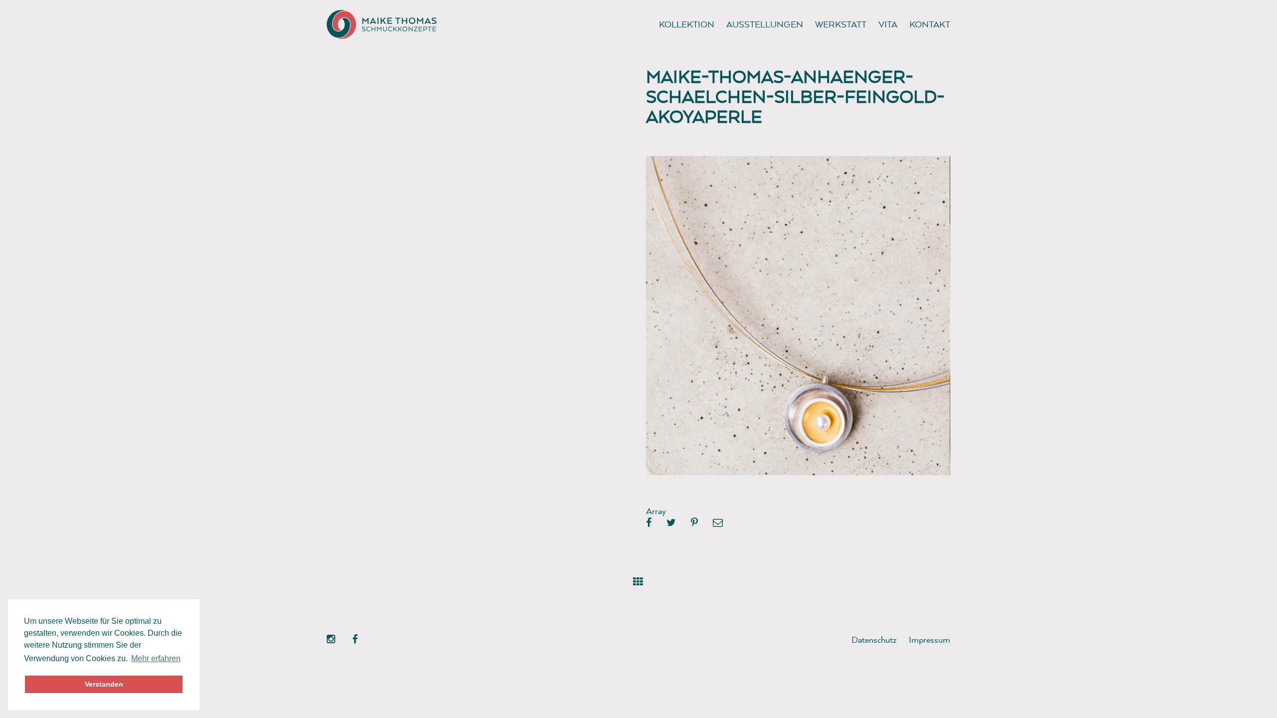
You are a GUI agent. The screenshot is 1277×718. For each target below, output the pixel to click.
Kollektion (686, 24)
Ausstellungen (764, 24)
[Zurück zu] (638, 579)
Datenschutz (874, 639)
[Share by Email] (718, 523)
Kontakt (929, 24)
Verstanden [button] (104, 684)
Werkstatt (840, 24)
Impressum (929, 639)
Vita (887, 24)
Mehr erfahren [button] (156, 658)
